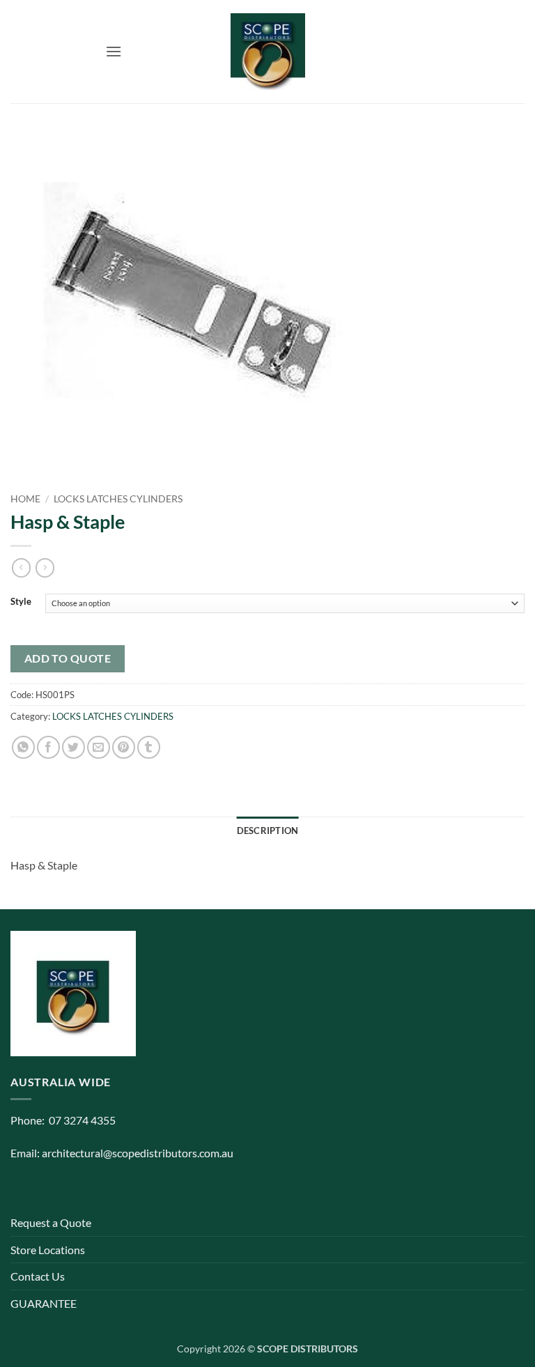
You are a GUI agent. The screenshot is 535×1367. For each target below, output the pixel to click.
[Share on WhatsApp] (23, 747)
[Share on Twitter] (73, 747)
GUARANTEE (43, 1303)
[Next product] (21, 568)
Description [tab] (268, 830)
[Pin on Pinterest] (123, 747)
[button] (113, 51)
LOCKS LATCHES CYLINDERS (118, 498)
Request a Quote (50, 1222)
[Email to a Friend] (98, 747)
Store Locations (47, 1249)
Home (25, 498)
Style (20, 602)
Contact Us (37, 1276)
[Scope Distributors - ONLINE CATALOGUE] (267, 51)
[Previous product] (45, 568)
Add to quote (67, 658)
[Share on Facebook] (48, 747)
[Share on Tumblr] (148, 747)
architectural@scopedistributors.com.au (137, 1152)
